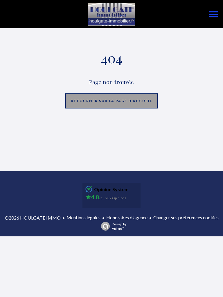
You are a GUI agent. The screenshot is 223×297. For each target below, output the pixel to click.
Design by (119, 226)
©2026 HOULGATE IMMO (33, 217)
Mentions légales (83, 217)
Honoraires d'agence (127, 217)
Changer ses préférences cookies (186, 217)
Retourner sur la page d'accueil (111, 101)
